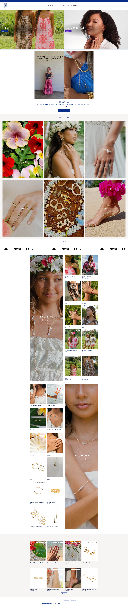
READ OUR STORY (64, 110)
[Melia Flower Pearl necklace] (55, 467)
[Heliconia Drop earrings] (90, 315)
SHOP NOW (4, 31)
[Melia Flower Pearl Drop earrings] (38, 515)
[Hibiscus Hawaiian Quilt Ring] (73, 265)
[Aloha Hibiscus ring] (55, 394)
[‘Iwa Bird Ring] (73, 315)
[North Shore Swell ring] (55, 443)
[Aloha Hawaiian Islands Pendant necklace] (38, 443)
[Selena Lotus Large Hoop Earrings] (38, 467)
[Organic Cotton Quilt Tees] (90, 339)
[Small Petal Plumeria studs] (38, 418)
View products (47, 320)
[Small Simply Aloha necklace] (55, 515)
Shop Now (68, 31)
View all (64, 593)
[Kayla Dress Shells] (90, 366)
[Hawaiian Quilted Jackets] (90, 265)
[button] (60, 6)
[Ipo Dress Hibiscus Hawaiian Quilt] (73, 366)
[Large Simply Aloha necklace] (38, 394)
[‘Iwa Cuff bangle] (90, 291)
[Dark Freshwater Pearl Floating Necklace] (55, 418)
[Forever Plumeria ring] (55, 491)
